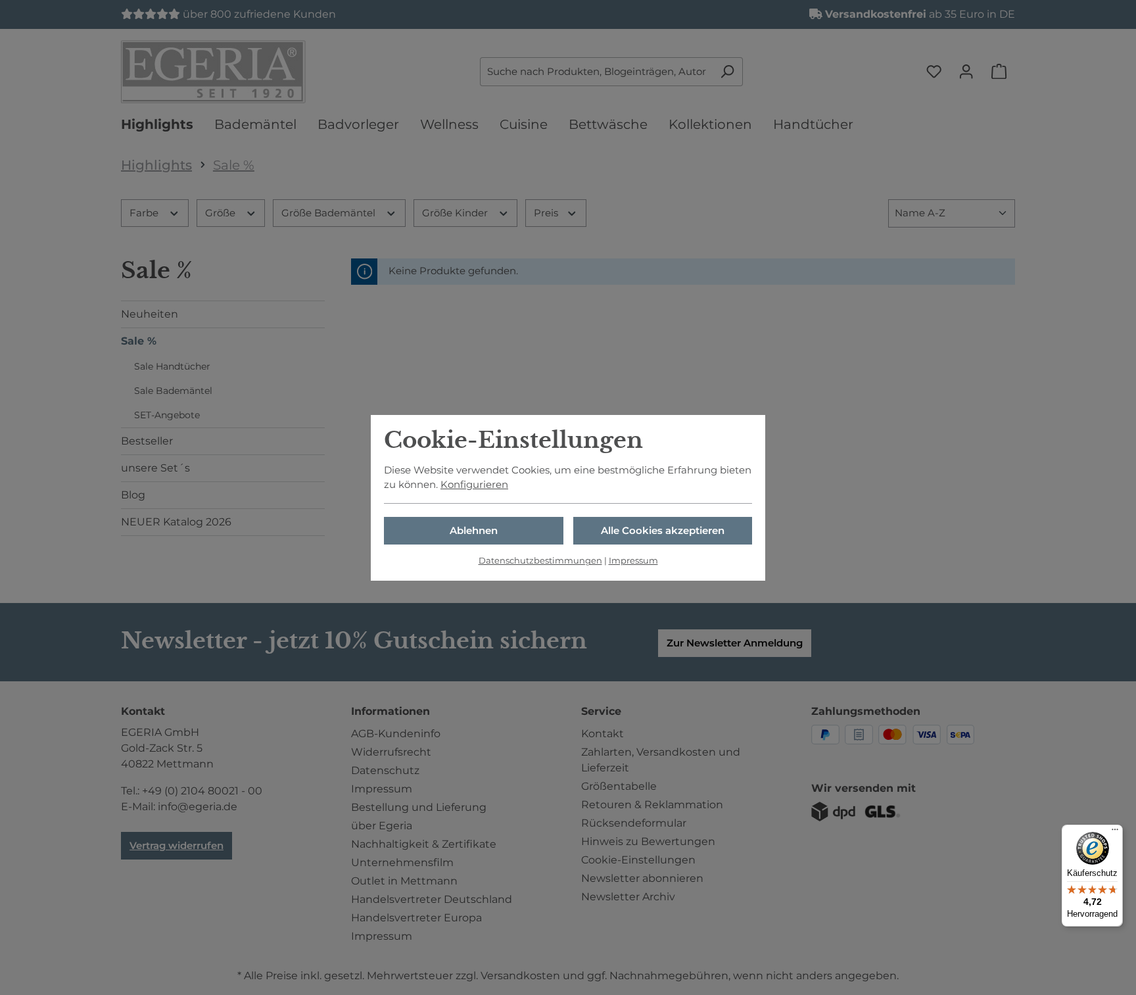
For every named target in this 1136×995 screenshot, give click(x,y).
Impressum (633, 561)
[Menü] (1115, 832)
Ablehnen (474, 531)
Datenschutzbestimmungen (540, 561)
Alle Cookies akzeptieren (662, 531)
